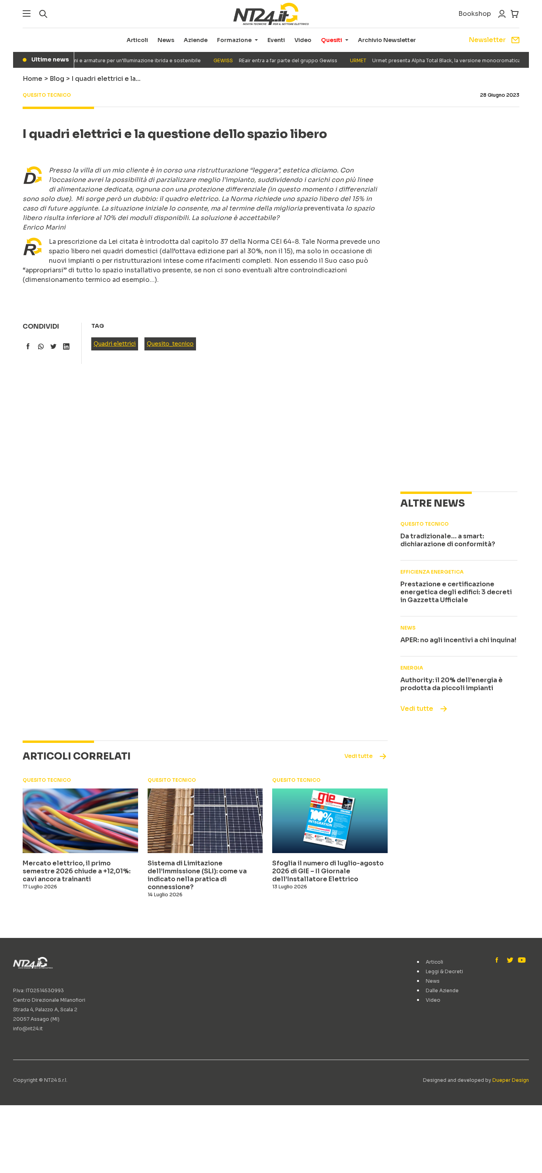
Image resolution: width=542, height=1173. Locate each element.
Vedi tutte (416, 708)
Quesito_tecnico (170, 343)
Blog (57, 79)
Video (302, 40)
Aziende (196, 40)
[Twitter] (510, 960)
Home (32, 79)
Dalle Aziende (442, 990)
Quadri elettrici (115, 343)
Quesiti (331, 40)
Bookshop (474, 14)
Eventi (276, 40)
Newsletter (487, 40)
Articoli (137, 40)
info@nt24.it (28, 1028)
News (166, 40)
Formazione (234, 40)
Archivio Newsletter (387, 40)
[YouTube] (521, 960)
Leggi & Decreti (444, 971)
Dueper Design (510, 1080)
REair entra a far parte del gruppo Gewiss (266, 60)
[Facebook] (499, 960)
